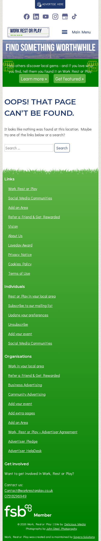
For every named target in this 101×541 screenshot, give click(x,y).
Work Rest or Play (22, 188)
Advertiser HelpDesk (25, 450)
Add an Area (18, 207)
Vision (13, 226)
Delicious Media (75, 524)
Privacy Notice (20, 254)
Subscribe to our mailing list (30, 305)
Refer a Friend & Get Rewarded (34, 216)
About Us (15, 235)
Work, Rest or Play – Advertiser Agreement (43, 431)
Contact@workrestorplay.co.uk (28, 490)
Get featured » (69, 79)
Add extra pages (21, 412)
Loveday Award (20, 245)
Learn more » (34, 79)
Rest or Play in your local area (32, 296)
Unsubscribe (18, 324)
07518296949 (15, 495)
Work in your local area (26, 365)
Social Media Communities (30, 197)
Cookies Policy (19, 263)
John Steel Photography (61, 528)
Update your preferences (28, 314)
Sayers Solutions (84, 537)
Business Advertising (25, 384)
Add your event (20, 333)
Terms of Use (19, 273)
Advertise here (52, 4)
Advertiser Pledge (23, 441)
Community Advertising (27, 394)
